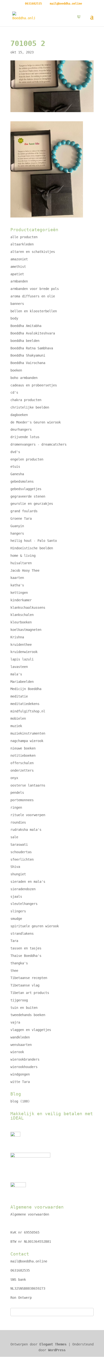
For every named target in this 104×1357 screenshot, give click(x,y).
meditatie (19, 696)
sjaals (16, 896)
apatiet (17, 274)
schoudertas (21, 852)
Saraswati (19, 844)
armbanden (19, 281)
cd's (14, 392)
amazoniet (19, 259)
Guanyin (17, 526)
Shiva (15, 867)
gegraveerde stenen (27, 496)
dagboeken (19, 415)
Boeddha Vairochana (27, 363)
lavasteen (19, 667)
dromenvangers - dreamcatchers (38, 444)
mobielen (18, 718)
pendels (17, 792)
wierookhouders (23, 1067)
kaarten (17, 578)
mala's (16, 674)
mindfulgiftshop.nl (27, 711)
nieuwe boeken (23, 748)
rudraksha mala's (25, 830)
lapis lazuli (22, 659)
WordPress (57, 1350)
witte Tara (20, 1082)
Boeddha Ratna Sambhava (31, 348)
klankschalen (22, 615)
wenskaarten (21, 1045)
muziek (16, 726)
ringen (16, 807)
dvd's (15, 452)
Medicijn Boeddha (25, 689)
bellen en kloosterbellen (33, 311)
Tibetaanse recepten (28, 978)
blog (14, 1101)
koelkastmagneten (25, 630)
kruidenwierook (23, 652)
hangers (17, 533)
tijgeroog (19, 1000)
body (14, 318)
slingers (18, 911)
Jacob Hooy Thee (24, 570)
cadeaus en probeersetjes (33, 385)
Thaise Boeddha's (25, 956)
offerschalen (22, 763)
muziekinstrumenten (27, 733)
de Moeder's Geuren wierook (35, 422)
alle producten (23, 237)
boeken (16, 370)
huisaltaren (21, 563)
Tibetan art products (29, 993)
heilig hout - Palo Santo (33, 541)
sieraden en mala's (27, 881)
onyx (14, 778)
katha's (17, 585)
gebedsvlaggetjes (25, 489)
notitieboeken (23, 755)
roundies (18, 822)
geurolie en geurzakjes (31, 504)
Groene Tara (21, 518)
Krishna (17, 637)
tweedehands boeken (27, 1015)
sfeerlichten (22, 859)
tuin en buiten (23, 1008)
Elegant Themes (53, 1344)
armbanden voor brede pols (34, 289)
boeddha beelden (24, 341)
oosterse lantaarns (27, 785)
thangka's (19, 963)
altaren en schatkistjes (32, 252)
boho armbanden (23, 378)
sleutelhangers (23, 904)
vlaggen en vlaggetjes (30, 1030)
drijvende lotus (24, 437)
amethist (18, 267)
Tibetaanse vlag (24, 985)
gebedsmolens (22, 481)
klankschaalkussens (27, 607)
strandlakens (22, 933)
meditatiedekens (24, 704)
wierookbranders (24, 1059)
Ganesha (17, 474)
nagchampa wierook (26, 741)
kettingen (19, 593)
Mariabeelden (22, 682)
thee (14, 971)
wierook (17, 1052)
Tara (14, 941)
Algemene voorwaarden (29, 1214)
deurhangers (21, 429)
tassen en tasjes (25, 948)
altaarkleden (22, 244)
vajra (15, 1022)
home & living (23, 555)
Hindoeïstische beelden (31, 548)
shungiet (18, 874)
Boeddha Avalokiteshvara (32, 333)
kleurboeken (21, 622)
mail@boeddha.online (28, 1261)
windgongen (20, 1074)
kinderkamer (21, 600)
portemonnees (22, 800)
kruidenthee (21, 644)
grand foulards (23, 511)
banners (17, 304)
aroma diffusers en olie (32, 296)
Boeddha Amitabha (25, 326)
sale (14, 837)
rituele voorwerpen (27, 815)
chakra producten (25, 400)
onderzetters (22, 770)
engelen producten (26, 459)
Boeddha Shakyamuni (27, 355)
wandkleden (20, 1037)
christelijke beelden (29, 407)
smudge (16, 919)
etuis (15, 466)
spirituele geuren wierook (34, 926)
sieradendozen (23, 889)
